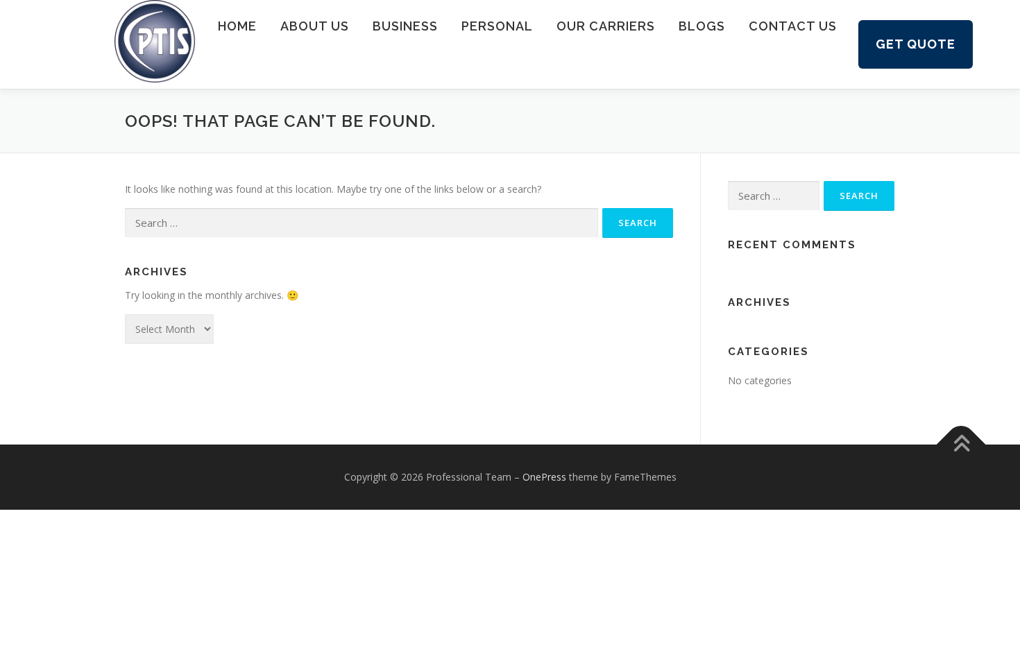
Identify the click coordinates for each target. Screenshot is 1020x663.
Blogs (702, 26)
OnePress (544, 476)
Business (405, 26)
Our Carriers (605, 26)
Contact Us (793, 26)
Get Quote (915, 44)
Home (237, 26)
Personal (497, 26)
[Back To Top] (961, 445)
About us (314, 26)
